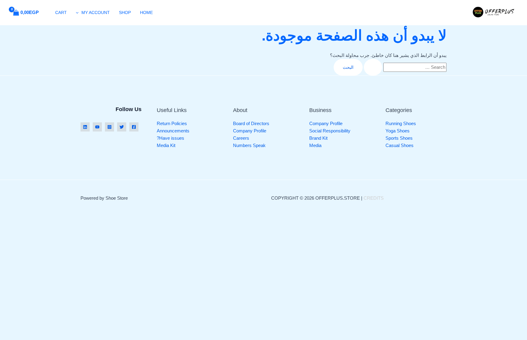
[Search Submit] (373, 67)
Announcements (173, 130)
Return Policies (172, 123)
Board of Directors (251, 123)
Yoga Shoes (397, 130)
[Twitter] (121, 126)
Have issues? (170, 138)
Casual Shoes (399, 145)
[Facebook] (133, 126)
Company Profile (325, 123)
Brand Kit (318, 138)
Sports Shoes (399, 138)
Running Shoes (400, 123)
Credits (374, 198)
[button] (78, 12)
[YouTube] (97, 126)
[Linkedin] (85, 126)
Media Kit (166, 145)
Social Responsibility (329, 130)
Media (315, 145)
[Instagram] (109, 126)
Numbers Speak (249, 145)
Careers (241, 138)
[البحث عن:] (404, 67)
